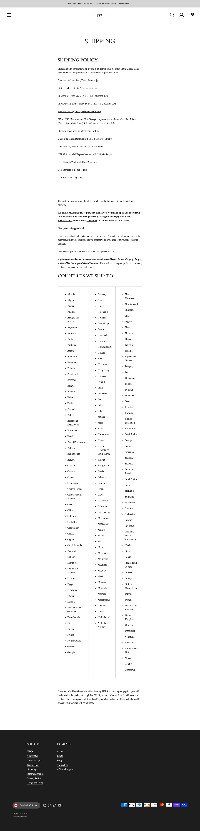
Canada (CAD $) (26, 805)
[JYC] (100, 15)
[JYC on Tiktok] (55, 806)
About (60, 751)
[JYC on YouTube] (60, 806)
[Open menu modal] (9, 15)
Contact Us (32, 756)
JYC (27, 813)
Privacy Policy (34, 778)
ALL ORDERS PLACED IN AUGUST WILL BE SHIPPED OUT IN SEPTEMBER (98, 3)
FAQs (30, 751)
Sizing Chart (33, 765)
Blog (59, 760)
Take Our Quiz (34, 760)
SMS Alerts (62, 765)
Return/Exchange (35, 774)
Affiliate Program (65, 769)
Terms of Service (35, 783)
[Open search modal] (172, 15)
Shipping (31, 769)
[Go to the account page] (181, 15)
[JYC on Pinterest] (45, 806)
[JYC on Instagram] (50, 806)
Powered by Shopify (19, 817)
